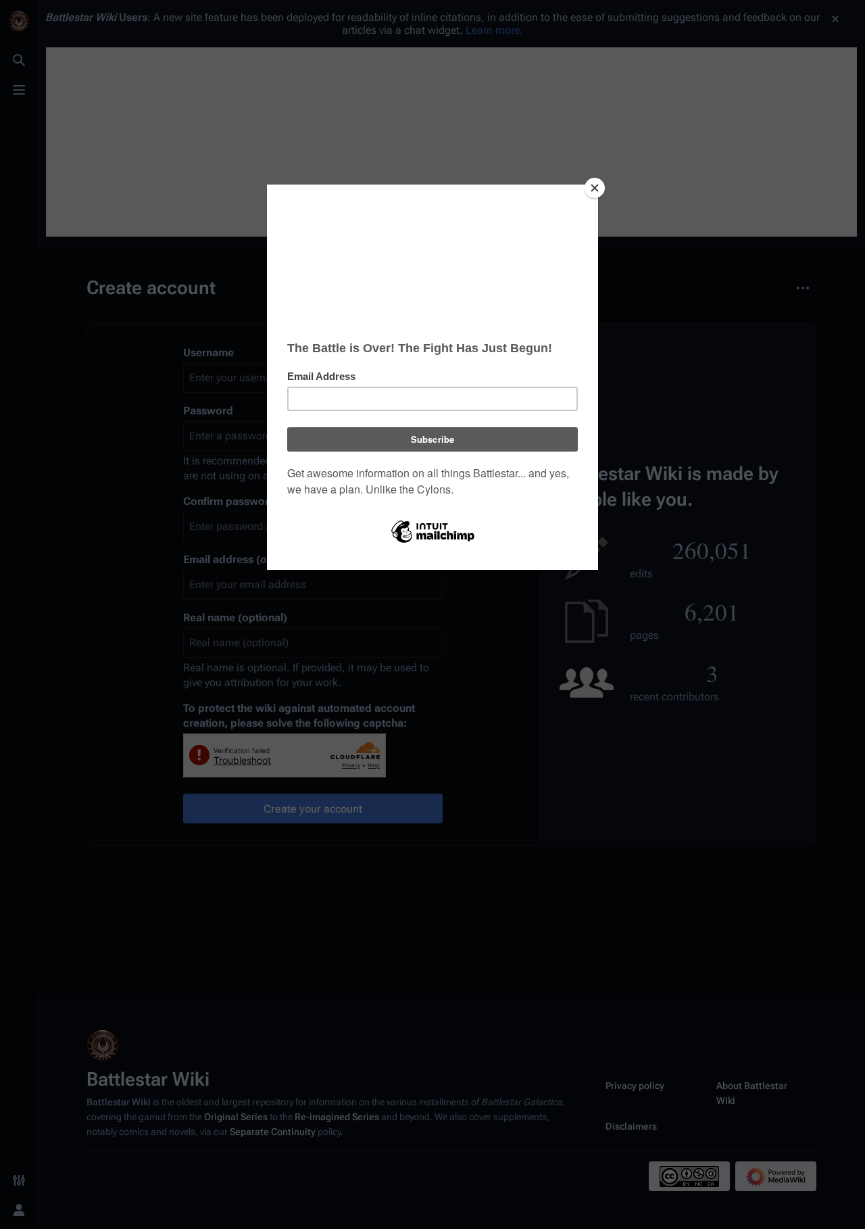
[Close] (595, 188)
